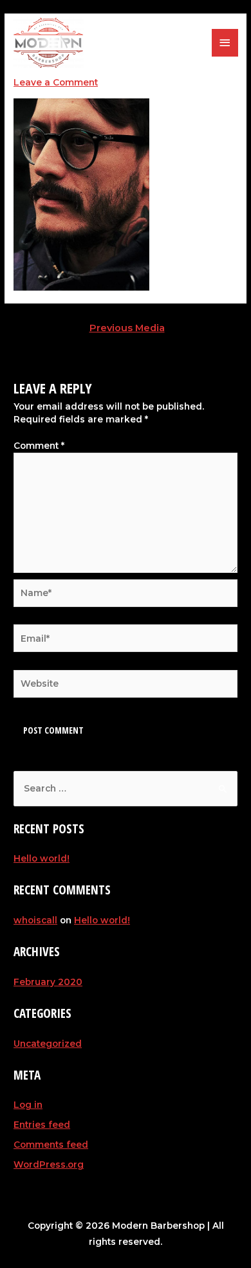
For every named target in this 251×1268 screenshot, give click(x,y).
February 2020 (48, 982)
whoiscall (35, 920)
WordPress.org (49, 1164)
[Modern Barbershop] (48, 42)
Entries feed (42, 1124)
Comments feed (51, 1144)
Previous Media (127, 328)
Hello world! (42, 858)
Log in (28, 1105)
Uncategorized (48, 1043)
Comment (39, 445)
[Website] (125, 686)
